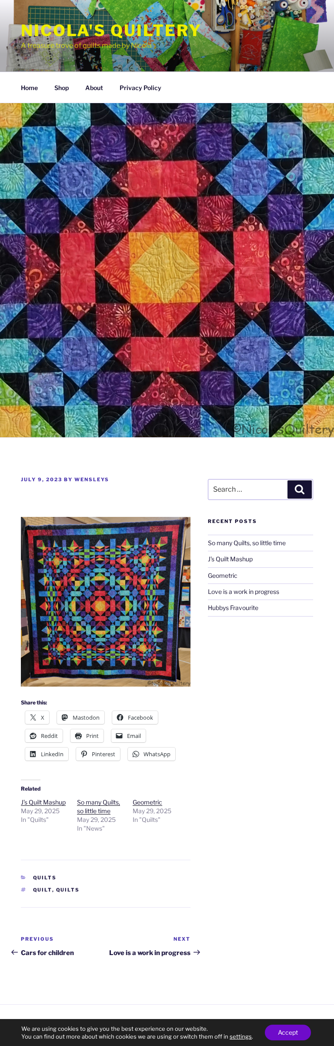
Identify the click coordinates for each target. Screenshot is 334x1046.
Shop (61, 87)
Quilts (45, 878)
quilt (42, 890)
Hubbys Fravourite (233, 607)
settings (241, 1036)
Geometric (147, 802)
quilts (68, 890)
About (94, 87)
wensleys (91, 479)
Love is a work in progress (243, 591)
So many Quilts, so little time (247, 542)
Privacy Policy (140, 87)
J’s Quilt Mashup (43, 802)
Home (29, 87)
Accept (288, 1032)
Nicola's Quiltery (111, 30)
